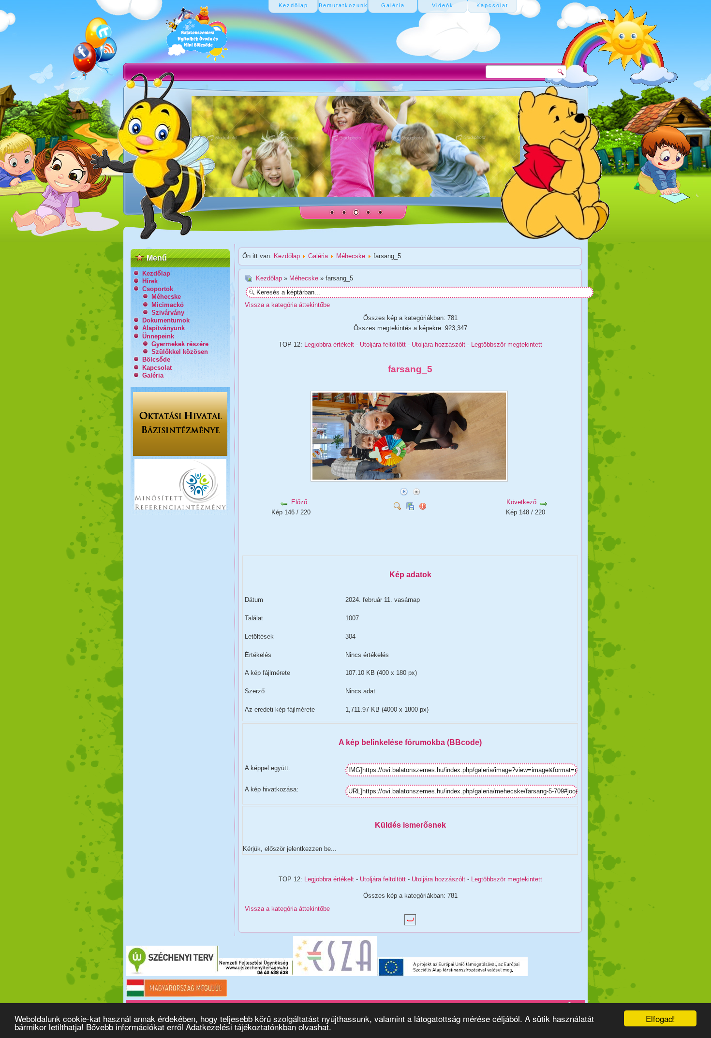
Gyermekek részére (179, 344)
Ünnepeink (158, 336)
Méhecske (166, 296)
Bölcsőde (156, 359)
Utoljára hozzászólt (438, 344)
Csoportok (157, 288)
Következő (521, 502)
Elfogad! (660, 1018)
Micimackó (167, 304)
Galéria (152, 375)
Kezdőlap (156, 273)
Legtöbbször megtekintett (506, 344)
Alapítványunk (163, 328)
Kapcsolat (157, 367)
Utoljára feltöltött (383, 344)
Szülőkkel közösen (179, 351)
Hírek (150, 281)
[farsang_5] (410, 478)
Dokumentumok (166, 320)
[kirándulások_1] (350, 546)
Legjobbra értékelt (329, 344)
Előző (299, 502)
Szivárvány (167, 312)
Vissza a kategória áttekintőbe (287, 304)
